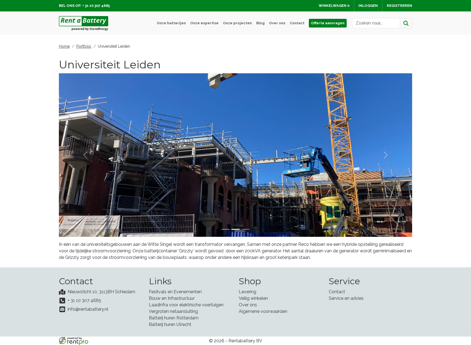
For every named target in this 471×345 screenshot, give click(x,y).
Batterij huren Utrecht (170, 324)
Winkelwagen (334, 6)
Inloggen (368, 6)
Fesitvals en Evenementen (175, 291)
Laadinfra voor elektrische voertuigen (186, 304)
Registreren (399, 6)
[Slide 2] (235, 229)
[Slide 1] (226, 229)
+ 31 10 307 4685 (84, 300)
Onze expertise (204, 23)
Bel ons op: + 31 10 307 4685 (84, 6)
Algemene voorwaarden (263, 311)
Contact (297, 23)
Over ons (277, 23)
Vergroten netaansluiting (173, 311)
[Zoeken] (406, 23)
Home (64, 46)
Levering (247, 291)
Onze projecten (237, 23)
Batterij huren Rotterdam (173, 317)
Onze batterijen (171, 23)
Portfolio (83, 46)
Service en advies (346, 298)
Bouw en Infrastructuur (172, 298)
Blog (260, 23)
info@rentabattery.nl (88, 309)
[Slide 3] (245, 229)
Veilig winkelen (253, 298)
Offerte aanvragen (328, 23)
